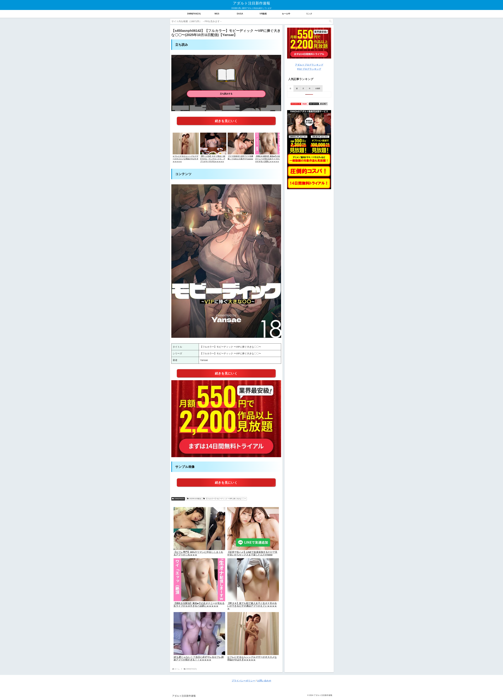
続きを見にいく (226, 121)
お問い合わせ (264, 680)
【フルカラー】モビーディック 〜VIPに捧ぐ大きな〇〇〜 (225, 499)
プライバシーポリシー (243, 680)
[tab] (290, 88)
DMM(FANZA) (179, 499)
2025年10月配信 (195, 499)
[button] (330, 21)
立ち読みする (226, 94)
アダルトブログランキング (309, 64)
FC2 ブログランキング (309, 69)
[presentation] (290, 88)
